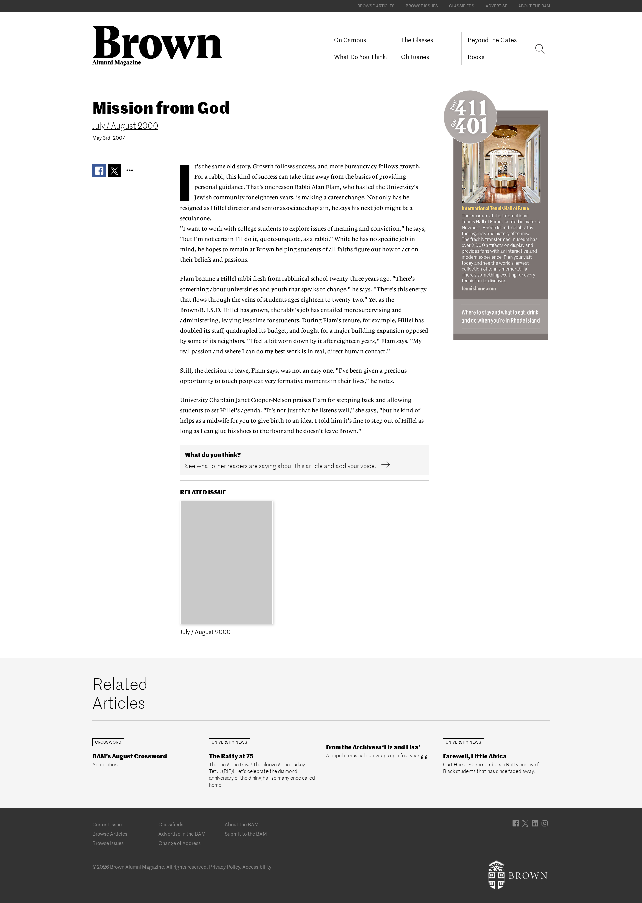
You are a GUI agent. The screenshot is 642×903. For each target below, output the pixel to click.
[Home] (160, 45)
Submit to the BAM (246, 834)
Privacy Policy (224, 867)
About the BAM (534, 5)
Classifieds (461, 5)
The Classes (417, 40)
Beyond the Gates (492, 40)
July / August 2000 (125, 125)
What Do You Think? (361, 57)
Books (476, 57)
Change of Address (179, 843)
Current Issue (107, 824)
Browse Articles (376, 5)
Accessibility (256, 867)
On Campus (350, 40)
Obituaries (415, 57)
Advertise (496, 5)
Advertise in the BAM (182, 834)
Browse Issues (422, 5)
